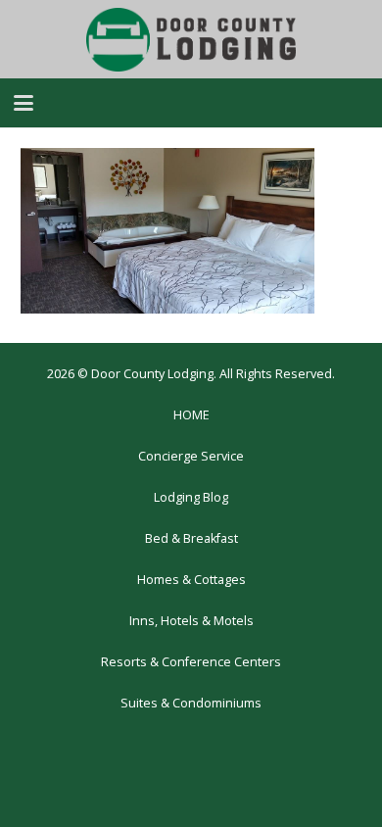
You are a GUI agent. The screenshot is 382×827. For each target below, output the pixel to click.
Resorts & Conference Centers (191, 662)
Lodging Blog (191, 497)
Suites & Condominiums (191, 703)
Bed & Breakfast (191, 538)
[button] (23, 103)
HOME (191, 415)
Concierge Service (191, 456)
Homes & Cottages (191, 579)
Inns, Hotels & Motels (191, 620)
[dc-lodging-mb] (191, 40)
